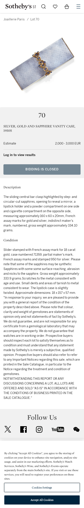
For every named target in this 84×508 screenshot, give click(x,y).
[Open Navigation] (78, 6)
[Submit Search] (43, 6)
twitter (8, 429)
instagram (39, 429)
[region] (42, 474)
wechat (76, 429)
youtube (58, 429)
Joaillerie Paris (14, 19)
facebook (23, 429)
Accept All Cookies (42, 500)
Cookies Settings (42, 487)
